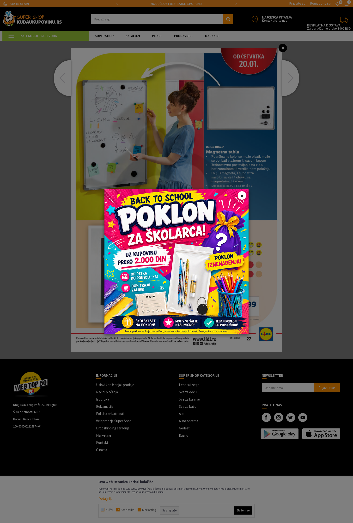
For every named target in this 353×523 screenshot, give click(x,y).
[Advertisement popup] (176, 261)
